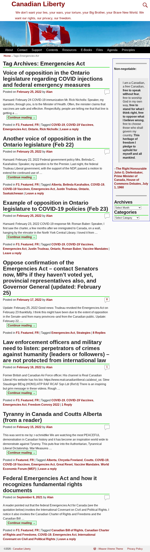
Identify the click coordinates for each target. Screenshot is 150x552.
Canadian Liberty (38, 4)
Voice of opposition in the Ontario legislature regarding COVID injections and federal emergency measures (53, 79)
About (9, 50)
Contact (22, 50)
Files (99, 50)
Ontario (33, 129)
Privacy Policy (135, 548)
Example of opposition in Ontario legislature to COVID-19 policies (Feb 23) (55, 206)
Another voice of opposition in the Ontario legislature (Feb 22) (47, 142)
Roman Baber (71, 248)
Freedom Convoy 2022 (43, 404)
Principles (128, 50)
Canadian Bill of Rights (67, 530)
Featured (27, 124)
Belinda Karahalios (76, 184)
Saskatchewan (13, 193)
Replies (99, 332)
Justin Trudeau (66, 189)
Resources (69, 50)
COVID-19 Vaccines (79, 124)
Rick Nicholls (49, 129)
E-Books (86, 50)
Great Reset (64, 464)
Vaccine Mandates (95, 248)
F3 (17, 124)
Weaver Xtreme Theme (110, 548)
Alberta (56, 184)
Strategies (83, 332)
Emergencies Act (15, 129)
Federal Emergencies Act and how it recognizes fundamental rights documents (50, 484)
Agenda (112, 50)
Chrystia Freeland (70, 460)
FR (37, 124)
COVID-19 (58, 124)
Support (37, 50)
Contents (52, 50)
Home (7, 55)
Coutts (88, 460)
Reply (67, 404)
